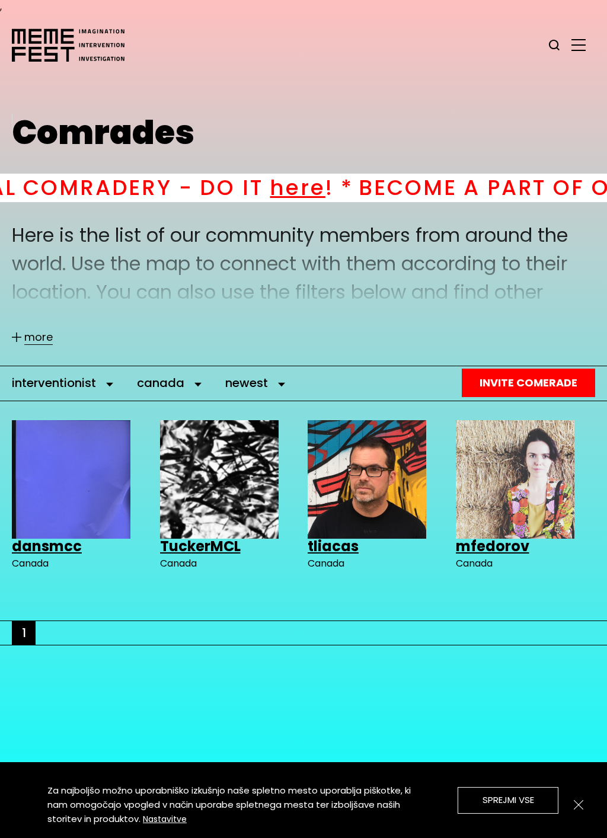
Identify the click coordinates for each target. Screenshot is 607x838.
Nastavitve (165, 819)
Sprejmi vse (508, 800)
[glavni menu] (578, 44)
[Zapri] (578, 805)
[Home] (74, 45)
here (235, 187)
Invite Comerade (528, 382)
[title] (554, 45)
